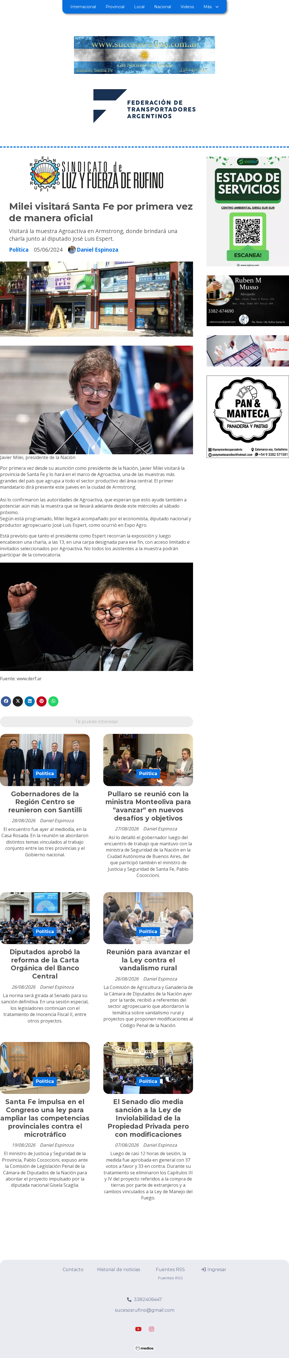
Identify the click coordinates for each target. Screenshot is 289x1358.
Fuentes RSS (170, 1269)
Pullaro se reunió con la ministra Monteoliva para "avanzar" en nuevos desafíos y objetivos (148, 806)
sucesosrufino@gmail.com (144, 1310)
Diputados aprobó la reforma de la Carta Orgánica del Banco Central (45, 964)
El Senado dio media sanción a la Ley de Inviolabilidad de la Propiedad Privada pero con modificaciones (148, 1118)
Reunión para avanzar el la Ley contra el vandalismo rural (148, 960)
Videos (187, 6)
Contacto (73, 1269)
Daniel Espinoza (97, 250)
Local (139, 6)
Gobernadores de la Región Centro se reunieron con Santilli (45, 802)
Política (19, 249)
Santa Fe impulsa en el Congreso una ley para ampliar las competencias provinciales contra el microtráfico (44, 1118)
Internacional (83, 6)
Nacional (162, 6)
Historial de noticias (118, 1269)
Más (207, 6)
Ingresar (216, 1269)
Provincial (115, 6)
